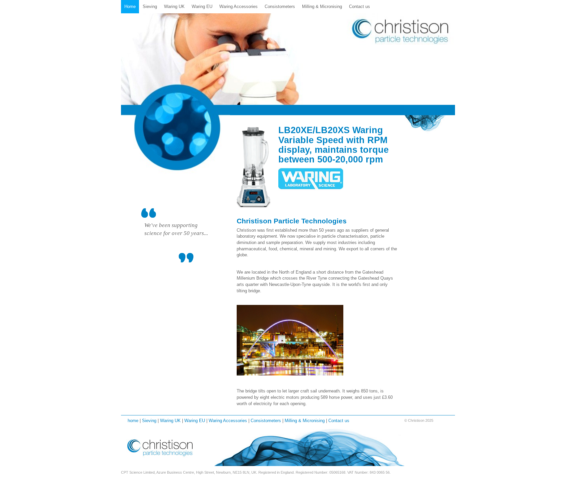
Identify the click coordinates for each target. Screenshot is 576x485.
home (133, 420)
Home (130, 6)
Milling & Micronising (322, 6)
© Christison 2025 (418, 420)
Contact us (359, 6)
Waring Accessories (238, 6)
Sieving (150, 6)
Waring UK (174, 6)
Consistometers (280, 6)
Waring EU (202, 6)
